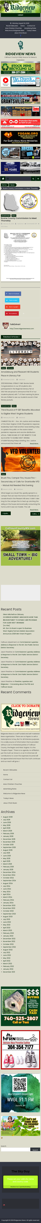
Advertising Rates (30, 28)
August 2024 (8, 883)
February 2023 (8, 933)
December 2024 (9, 872)
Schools (10, 368)
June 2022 (7, 955)
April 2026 (6, 828)
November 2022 (9, 941)
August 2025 (7, 850)
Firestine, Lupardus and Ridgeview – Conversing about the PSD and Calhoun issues (17, 684)
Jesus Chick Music (20, 33)
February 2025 (8, 867)
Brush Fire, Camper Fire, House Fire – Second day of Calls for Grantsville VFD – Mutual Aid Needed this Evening (20, 481)
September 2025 (9, 847)
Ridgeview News (20, 53)
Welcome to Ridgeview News (14, 30)
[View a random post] (38, 179)
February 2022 (8, 966)
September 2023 (9, 914)
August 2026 (8, 817)
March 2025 (7, 864)
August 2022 (7, 950)
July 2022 (6, 952)
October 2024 (8, 878)
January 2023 (8, 936)
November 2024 (9, 875)
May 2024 (6, 892)
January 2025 (8, 869)
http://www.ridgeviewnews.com (22, 329)
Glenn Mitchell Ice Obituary (13, 614)
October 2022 (8, 944)
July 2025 (6, 853)
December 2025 (9, 839)
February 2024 (8, 900)
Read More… (34, 444)
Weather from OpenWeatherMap (20, 1187)
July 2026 (6, 820)
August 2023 (7, 916)
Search (3, 1146)
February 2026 (8, 833)
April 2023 (6, 928)
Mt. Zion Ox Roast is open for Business (17, 628)
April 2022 (6, 961)
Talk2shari (20, 224)
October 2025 (8, 845)
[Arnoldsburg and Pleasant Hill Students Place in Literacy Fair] (20, 353)
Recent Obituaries (12, 26)
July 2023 (6, 919)
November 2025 (9, 842)
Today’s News (31, 30)
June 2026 (7, 822)
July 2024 (6, 886)
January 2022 (8, 969)
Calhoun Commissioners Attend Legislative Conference (36, 514)
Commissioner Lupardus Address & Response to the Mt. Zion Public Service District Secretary (20, 645)
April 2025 (6, 861)
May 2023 (6, 925)
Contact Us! (31, 26)
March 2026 (7, 831)
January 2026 (8, 836)
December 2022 (9, 939)
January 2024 (8, 903)
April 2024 (6, 894)
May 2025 (6, 858)
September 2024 (9, 880)
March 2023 (7, 930)
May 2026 (6, 825)
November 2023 (9, 908)
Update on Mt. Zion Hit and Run (7, 513)
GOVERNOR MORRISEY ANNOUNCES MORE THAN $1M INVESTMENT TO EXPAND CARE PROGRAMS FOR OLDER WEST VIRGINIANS (20, 620)
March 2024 (7, 897)
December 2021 (9, 972)
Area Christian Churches (13, 28)
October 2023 (8, 911)
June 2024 (7, 889)
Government (6, 215)
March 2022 (7, 963)
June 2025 (7, 856)
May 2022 (6, 958)
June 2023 (7, 922)
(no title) (6, 625)
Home (22, 26)
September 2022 (9, 947)
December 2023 (9, 905)
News (14, 215)
